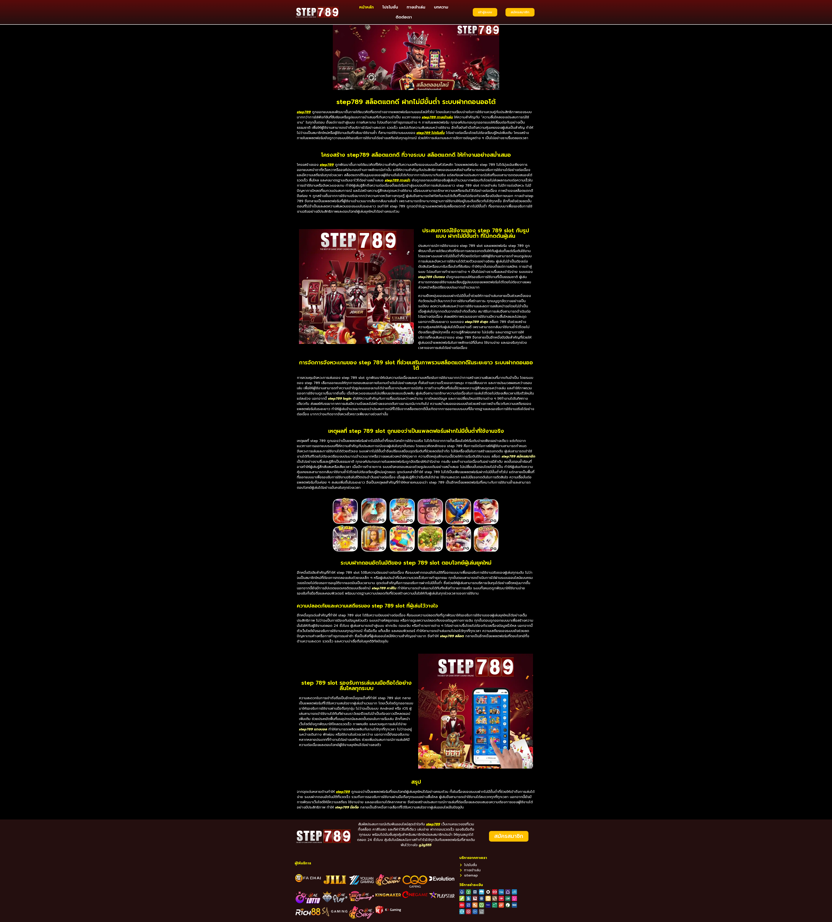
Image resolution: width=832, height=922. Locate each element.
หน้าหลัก (366, 7)
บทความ (441, 7)
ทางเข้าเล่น (416, 7)
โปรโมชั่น (390, 7)
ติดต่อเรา (404, 17)
